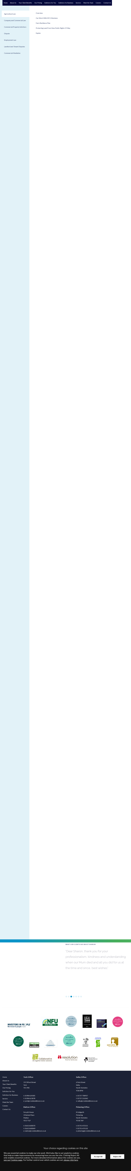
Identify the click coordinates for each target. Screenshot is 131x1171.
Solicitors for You (50, 3)
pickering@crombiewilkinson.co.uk (89, 1131)
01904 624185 (30, 1096)
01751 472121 (82, 1126)
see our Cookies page (13, 1160)
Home (6, 3)
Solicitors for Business (65, 3)
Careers (98, 3)
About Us (13, 3)
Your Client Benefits (25, 3)
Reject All (117, 1156)
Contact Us (107, 3)
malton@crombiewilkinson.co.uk (35, 1131)
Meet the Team (88, 3)
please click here (71, 1160)
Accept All (98, 1156)
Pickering (80, 1107)
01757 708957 (82, 1096)
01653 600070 (30, 1126)
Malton (26, 1107)
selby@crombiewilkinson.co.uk (87, 1101)
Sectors (78, 3)
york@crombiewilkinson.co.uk (34, 1101)
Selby (78, 1077)
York (25, 1077)
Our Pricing (38, 3)
